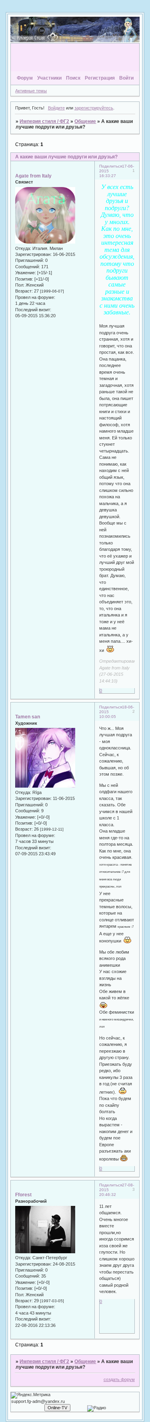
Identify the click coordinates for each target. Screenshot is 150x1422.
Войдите (56, 107)
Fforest (23, 1195)
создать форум (119, 1379)
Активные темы (31, 90)
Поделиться (110, 166)
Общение (85, 121)
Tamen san (27, 717)
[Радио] (96, 1408)
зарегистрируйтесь (93, 107)
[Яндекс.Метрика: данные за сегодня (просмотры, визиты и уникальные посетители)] (30, 1395)
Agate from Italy (33, 176)
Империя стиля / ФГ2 (44, 121)
